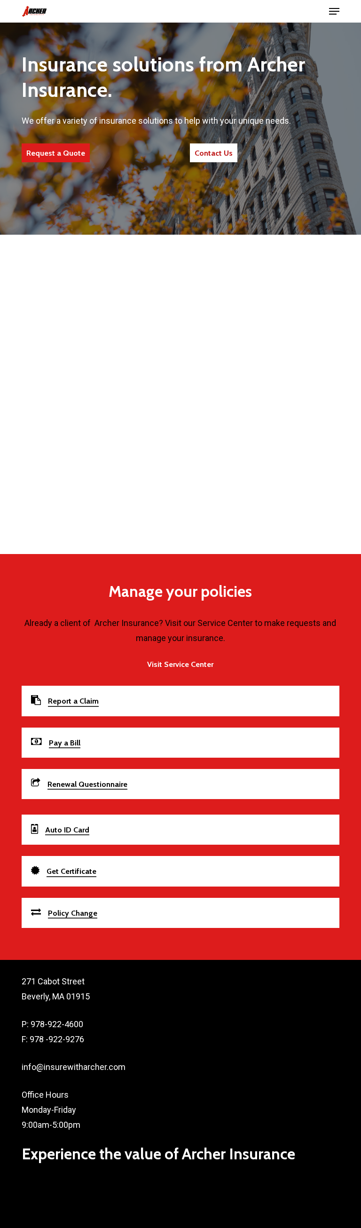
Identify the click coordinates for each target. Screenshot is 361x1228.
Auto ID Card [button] (67, 829)
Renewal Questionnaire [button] (87, 784)
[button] (334, 11)
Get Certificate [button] (71, 871)
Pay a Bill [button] (64, 742)
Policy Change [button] (72, 913)
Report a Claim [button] (73, 700)
